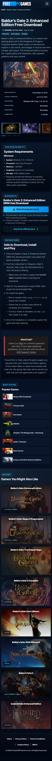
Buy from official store (24, 229)
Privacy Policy (20, 739)
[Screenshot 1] (11, 128)
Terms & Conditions (37, 739)
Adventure (5, 34)
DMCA (34, 745)
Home (3, 10)
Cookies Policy (23, 745)
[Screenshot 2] (31, 128)
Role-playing (15, 34)
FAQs (21, 343)
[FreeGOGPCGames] (16, 3)
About (9, 739)
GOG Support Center (26, 352)
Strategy (24, 34)
